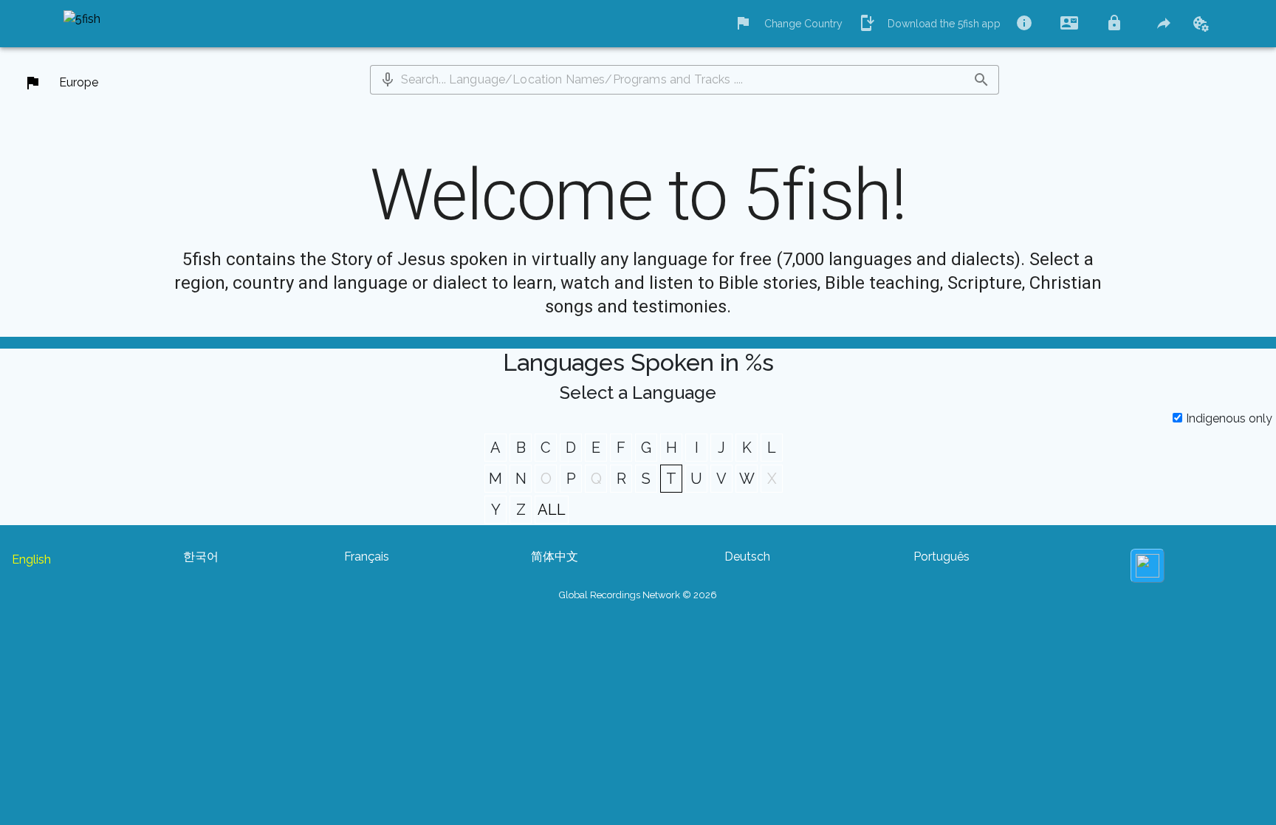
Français (366, 557)
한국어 (201, 557)
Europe (78, 82)
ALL (552, 509)
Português (941, 557)
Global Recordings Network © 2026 (638, 594)
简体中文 (554, 557)
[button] (388, 80)
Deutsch (747, 557)
